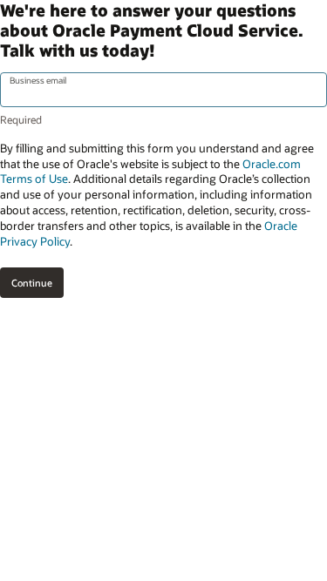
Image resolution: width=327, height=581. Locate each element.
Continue (31, 282)
